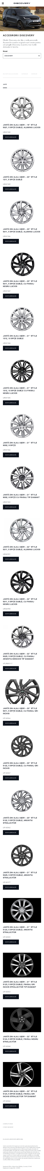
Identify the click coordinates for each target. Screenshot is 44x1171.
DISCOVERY (9, 56)
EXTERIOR (25, 74)
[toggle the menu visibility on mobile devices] (3, 3)
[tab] (10, 74)
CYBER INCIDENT (8, 1127)
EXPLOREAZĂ (10, 137)
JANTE (5, 84)
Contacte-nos (8, 1123)
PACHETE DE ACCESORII (10, 74)
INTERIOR (34, 74)
